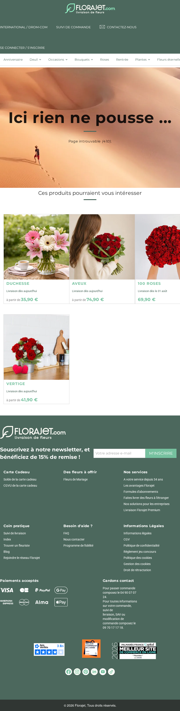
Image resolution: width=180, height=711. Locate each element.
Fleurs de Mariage (75, 479)
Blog (7, 551)
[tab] (15, 59)
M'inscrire (161, 453)
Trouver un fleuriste (17, 545)
